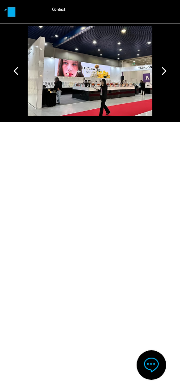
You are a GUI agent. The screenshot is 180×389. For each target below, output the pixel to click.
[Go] (16, 71)
